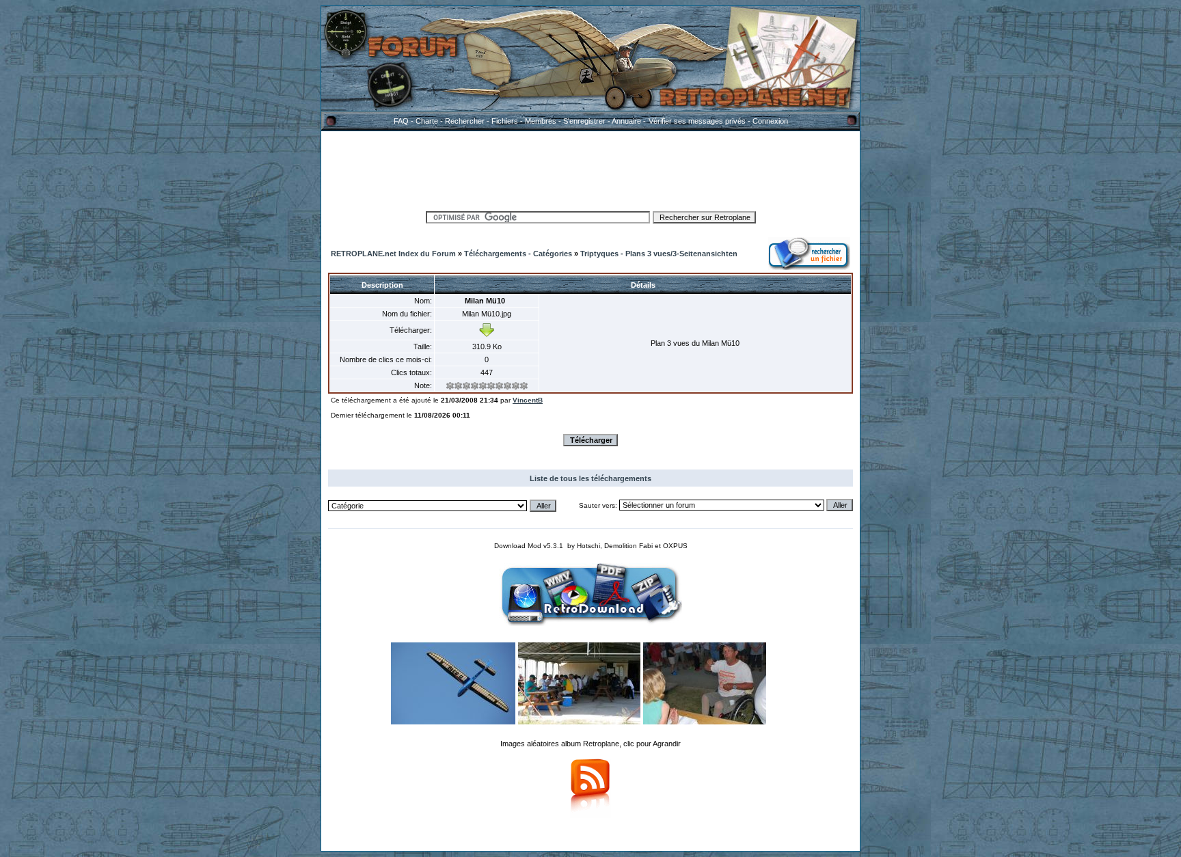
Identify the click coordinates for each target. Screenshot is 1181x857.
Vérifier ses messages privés (697, 121)
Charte (427, 121)
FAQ (401, 121)
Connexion (770, 121)
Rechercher (465, 121)
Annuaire (626, 121)
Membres (540, 121)
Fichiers (504, 121)
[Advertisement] (590, 169)
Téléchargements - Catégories (518, 253)
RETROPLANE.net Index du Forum (393, 253)
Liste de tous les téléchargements (590, 478)
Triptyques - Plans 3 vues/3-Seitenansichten (658, 253)
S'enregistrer (584, 121)
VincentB (528, 400)
